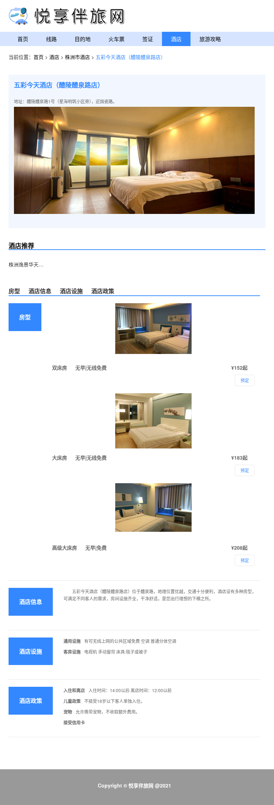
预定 (244, 560)
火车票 (116, 38)
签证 (147, 38)
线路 (51, 38)
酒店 (176, 38)
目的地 (83, 38)
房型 (14, 291)
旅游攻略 (210, 38)
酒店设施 (71, 291)
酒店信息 (40, 291)
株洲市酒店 (78, 56)
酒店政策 (102, 291)
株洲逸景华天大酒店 (26, 264)
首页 (22, 38)
